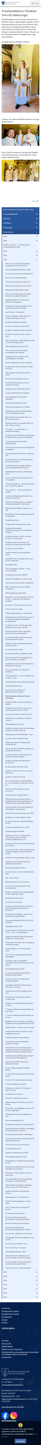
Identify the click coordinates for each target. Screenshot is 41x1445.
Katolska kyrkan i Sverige (10, 1314)
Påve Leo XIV (6, 1343)
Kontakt (4, 1322)
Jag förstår (20, 1441)
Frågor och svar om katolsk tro (12, 1349)
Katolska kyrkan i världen (10, 1311)
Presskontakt (6, 1357)
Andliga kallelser (7, 1346)
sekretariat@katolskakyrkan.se (12, 1385)
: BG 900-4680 (13, 1407)
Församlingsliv (6, 1317)
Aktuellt (4, 1320)
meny (36, 3)
